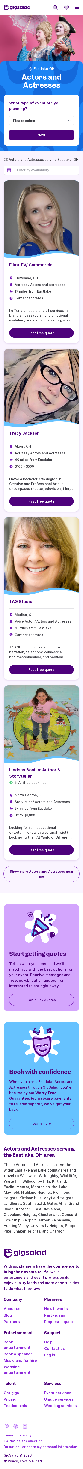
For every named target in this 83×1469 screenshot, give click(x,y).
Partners (12, 1321)
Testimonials (15, 1405)
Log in (49, 1355)
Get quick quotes (41, 1000)
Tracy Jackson (24, 433)
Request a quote (59, 1321)
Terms (9, 1435)
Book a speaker (18, 1354)
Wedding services (60, 1405)
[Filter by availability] (46, 170)
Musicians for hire (20, 1360)
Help (48, 1342)
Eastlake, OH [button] (43, 69)
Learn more (41, 1123)
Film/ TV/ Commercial (31, 264)
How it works (56, 1308)
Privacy (25, 1435)
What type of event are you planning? (35, 106)
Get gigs (11, 1392)
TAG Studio (20, 601)
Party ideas (54, 1315)
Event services (57, 1392)
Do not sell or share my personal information (40, 1447)
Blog (8, 1315)
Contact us (54, 1348)
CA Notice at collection (23, 1441)
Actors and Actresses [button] (42, 81)
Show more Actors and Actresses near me (42, 873)
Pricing (10, 1399)
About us (12, 1308)
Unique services (59, 1399)
